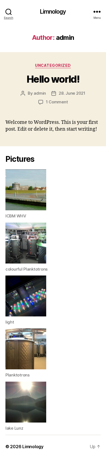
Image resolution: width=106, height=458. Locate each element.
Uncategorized (53, 65)
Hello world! (53, 79)
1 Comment (57, 101)
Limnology (53, 11)
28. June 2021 (72, 93)
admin (40, 93)
